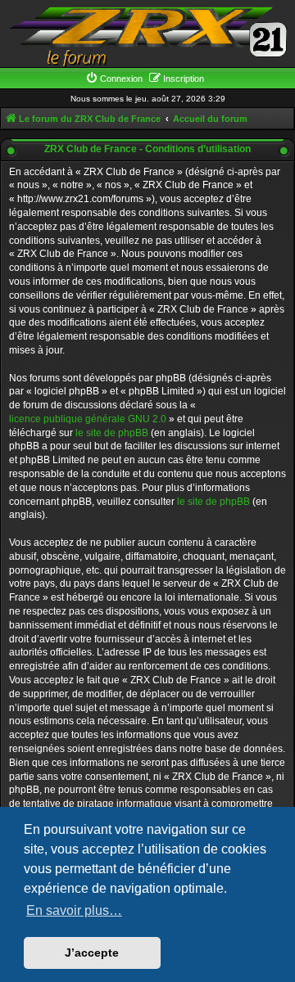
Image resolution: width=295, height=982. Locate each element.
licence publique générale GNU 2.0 (87, 419)
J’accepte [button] (92, 952)
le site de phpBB (111, 433)
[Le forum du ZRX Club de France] (147, 35)
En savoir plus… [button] (74, 910)
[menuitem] (114, 78)
